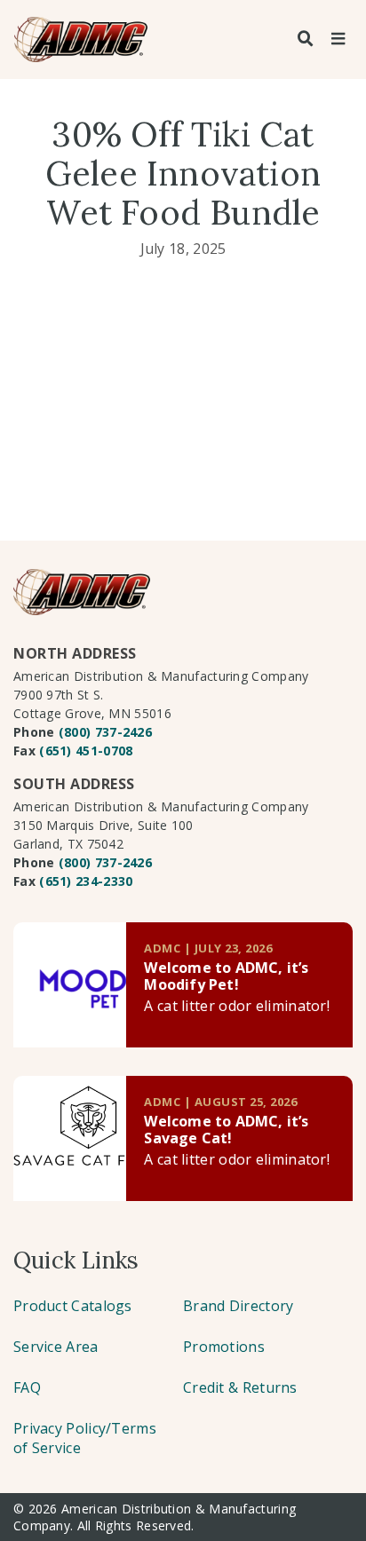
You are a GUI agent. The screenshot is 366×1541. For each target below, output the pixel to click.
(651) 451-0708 (85, 750)
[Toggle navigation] (337, 39)
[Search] (305, 39)
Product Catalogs (72, 1306)
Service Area (56, 1346)
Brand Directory (238, 1306)
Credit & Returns (240, 1387)
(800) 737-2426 (105, 731)
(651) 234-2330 (85, 881)
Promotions (224, 1346)
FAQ (27, 1387)
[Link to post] (69, 984)
